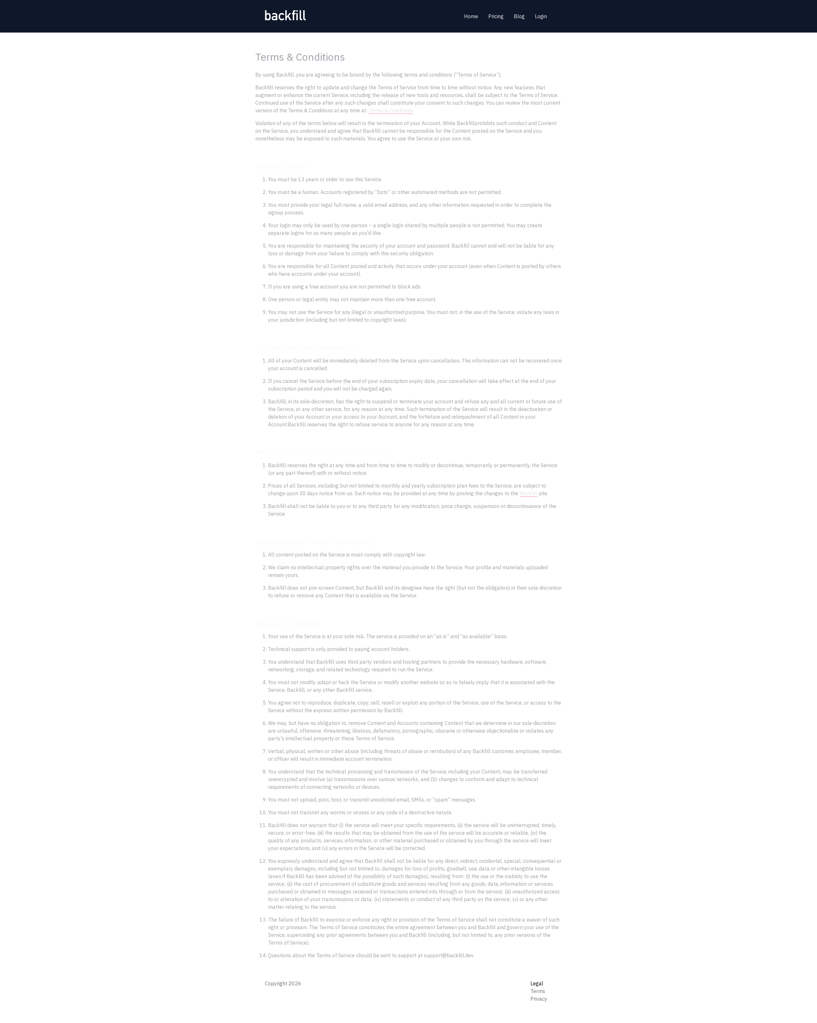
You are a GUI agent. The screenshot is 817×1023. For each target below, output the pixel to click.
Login (541, 16)
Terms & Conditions (391, 110)
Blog (519, 16)
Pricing (496, 16)
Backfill (528, 493)
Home (471, 16)
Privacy (538, 999)
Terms (537, 991)
